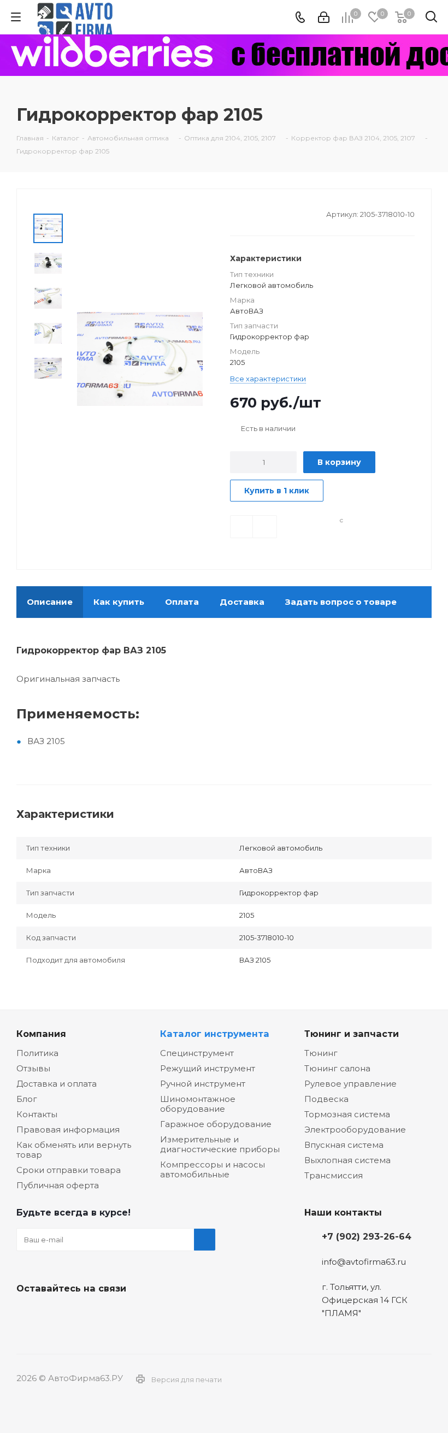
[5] (277, 213)
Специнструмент (197, 1053)
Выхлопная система (347, 1160)
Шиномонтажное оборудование (197, 1104)
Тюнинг (321, 1053)
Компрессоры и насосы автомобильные (212, 1169)
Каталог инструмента (214, 1033)
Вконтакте (27, 1314)
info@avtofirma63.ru (364, 1262)
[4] (266, 213)
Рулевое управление (350, 1083)
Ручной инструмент (202, 1083)
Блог (26, 1099)
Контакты (36, 1114)
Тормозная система (347, 1114)
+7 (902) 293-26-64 (366, 1236)
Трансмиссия (333, 1175)
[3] (256, 213)
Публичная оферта (57, 1185)
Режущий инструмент (207, 1068)
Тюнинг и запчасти (351, 1033)
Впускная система (344, 1145)
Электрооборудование (355, 1129)
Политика (37, 1053)
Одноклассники (82, 1314)
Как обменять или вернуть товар (73, 1150)
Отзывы (33, 1068)
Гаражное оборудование (216, 1124)
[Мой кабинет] (323, 17)
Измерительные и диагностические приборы (220, 1144)
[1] (235, 213)
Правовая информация (68, 1129)
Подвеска (326, 1099)
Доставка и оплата (56, 1083)
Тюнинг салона (337, 1068)
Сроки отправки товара (68, 1170)
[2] (245, 213)
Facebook (55, 1314)
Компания (41, 1033)
